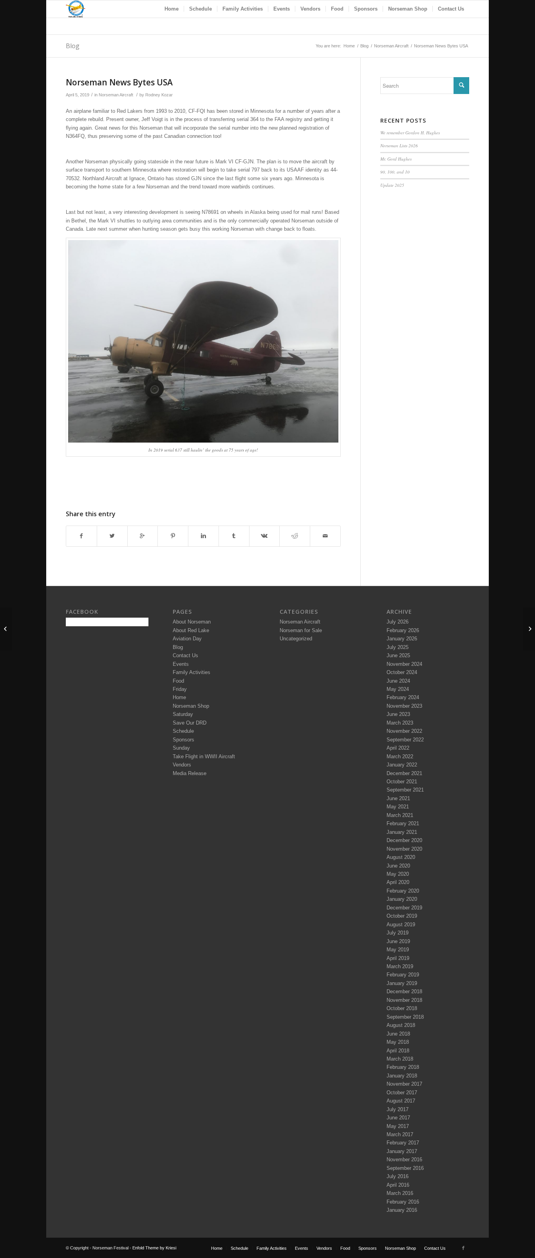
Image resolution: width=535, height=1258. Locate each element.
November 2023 (404, 706)
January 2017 (402, 1151)
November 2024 (404, 664)
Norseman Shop (191, 706)
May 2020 (398, 874)
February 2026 (403, 630)
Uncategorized (296, 639)
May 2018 (398, 1042)
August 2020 (401, 857)
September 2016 (405, 1168)
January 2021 (402, 832)
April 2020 (398, 882)
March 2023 (400, 723)
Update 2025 (392, 185)
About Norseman (192, 622)
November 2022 (404, 731)
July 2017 (397, 1109)
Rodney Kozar (159, 94)
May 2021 (398, 807)
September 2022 (405, 740)
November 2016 (404, 1159)
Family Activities (191, 672)
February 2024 (403, 697)
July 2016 (397, 1176)
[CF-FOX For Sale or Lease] (6, 629)
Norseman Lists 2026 (399, 145)
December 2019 (404, 908)
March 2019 (400, 966)
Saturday (183, 714)
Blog (73, 46)
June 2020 (398, 866)
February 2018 (403, 1067)
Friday (180, 689)
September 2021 (405, 790)
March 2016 (400, 1193)
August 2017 (401, 1101)
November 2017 (404, 1084)
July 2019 (397, 933)
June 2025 (398, 655)
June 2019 (398, 941)
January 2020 (402, 899)
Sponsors (183, 740)
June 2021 (398, 798)
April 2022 (398, 748)
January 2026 (402, 639)
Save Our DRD (189, 723)
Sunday (181, 748)
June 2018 (398, 1034)
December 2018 (404, 991)
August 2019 (401, 924)
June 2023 (398, 714)
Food (178, 681)
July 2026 (397, 622)
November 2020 (404, 849)
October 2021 (402, 781)
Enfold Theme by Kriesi (154, 1247)
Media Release (189, 773)
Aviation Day (187, 639)
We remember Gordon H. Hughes (410, 133)
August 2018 (401, 1025)
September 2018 (405, 1017)
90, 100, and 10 (395, 172)
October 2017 (402, 1092)
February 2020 (403, 891)
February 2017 (403, 1143)
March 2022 (400, 756)
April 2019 (398, 958)
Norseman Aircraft (391, 45)
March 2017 (400, 1134)
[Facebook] (463, 1248)
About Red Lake (191, 630)
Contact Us (185, 655)
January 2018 (402, 1076)
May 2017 (398, 1126)
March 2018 (400, 1059)
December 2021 (404, 773)
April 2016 (398, 1185)
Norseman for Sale (301, 630)
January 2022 (402, 765)
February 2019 (403, 975)
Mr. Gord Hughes (396, 159)
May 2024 (398, 689)
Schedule (183, 731)
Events (181, 664)
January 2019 (402, 983)
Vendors (182, 765)
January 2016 (402, 1210)
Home (349, 45)
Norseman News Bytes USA (119, 82)
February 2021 (403, 823)
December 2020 (404, 840)
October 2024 (402, 672)
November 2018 (404, 1000)
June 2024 (398, 681)
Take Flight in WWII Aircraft (204, 756)
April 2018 (398, 1051)
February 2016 (403, 1202)
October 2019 (402, 916)
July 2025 (397, 647)
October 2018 (402, 1008)
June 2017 (398, 1118)
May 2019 (398, 950)
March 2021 (400, 815)
